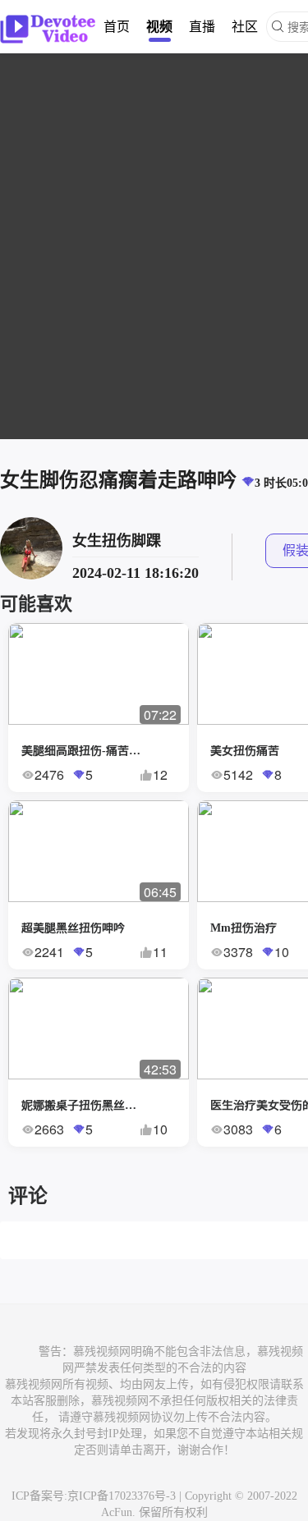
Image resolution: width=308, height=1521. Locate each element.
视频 (159, 25)
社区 (245, 25)
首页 (116, 25)
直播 (202, 25)
